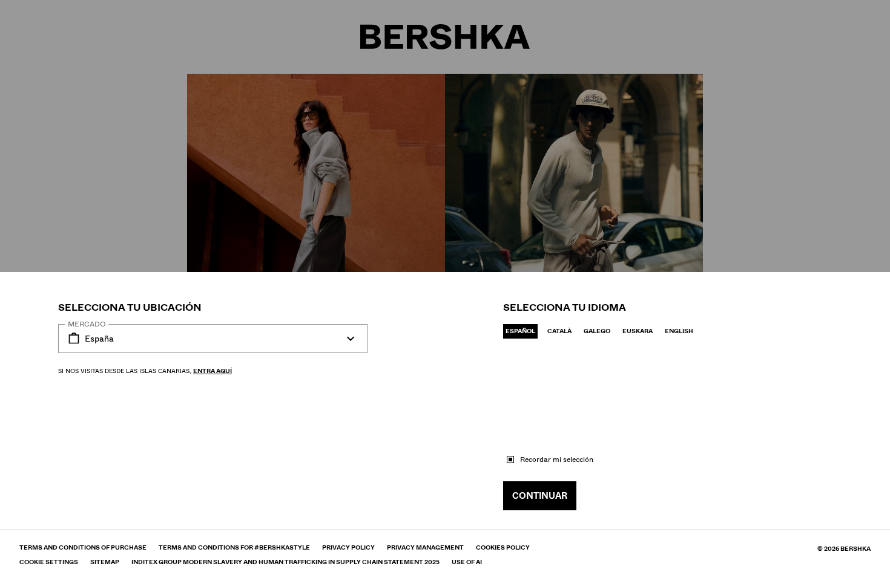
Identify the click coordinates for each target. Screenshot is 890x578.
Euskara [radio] (637, 331)
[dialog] (445, 289)
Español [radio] (520, 331)
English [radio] (679, 331)
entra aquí (212, 370)
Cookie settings (48, 562)
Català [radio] (559, 331)
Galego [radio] (597, 331)
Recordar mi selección (556, 459)
